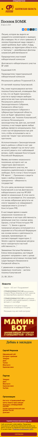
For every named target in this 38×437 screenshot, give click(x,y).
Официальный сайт (9, 354)
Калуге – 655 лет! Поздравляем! (15, 288)
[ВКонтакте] (23, 29)
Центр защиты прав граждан (13, 402)
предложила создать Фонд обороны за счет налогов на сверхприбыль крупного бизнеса (18, 293)
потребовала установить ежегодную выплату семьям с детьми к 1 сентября (19, 300)
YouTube (5, 388)
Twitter (5, 363)
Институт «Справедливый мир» (14, 400)
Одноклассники (8, 367)
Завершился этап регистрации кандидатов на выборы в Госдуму (16, 307)
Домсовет (6, 412)
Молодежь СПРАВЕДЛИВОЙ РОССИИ (12, 405)
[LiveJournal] (33, 29)
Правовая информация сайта (23, 429)
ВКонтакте (6, 365)
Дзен (4, 361)
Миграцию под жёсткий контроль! (16, 311)
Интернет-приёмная (10, 356)
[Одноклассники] (26, 29)
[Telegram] (36, 29)
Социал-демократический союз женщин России (14, 409)
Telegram (6, 358)
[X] (31, 29)
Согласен (19, 434)
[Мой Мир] (28, 29)
